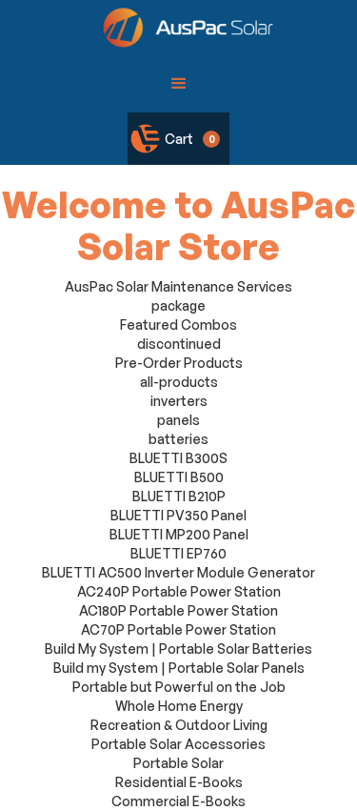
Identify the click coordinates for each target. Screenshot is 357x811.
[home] (183, 27)
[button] (179, 83)
